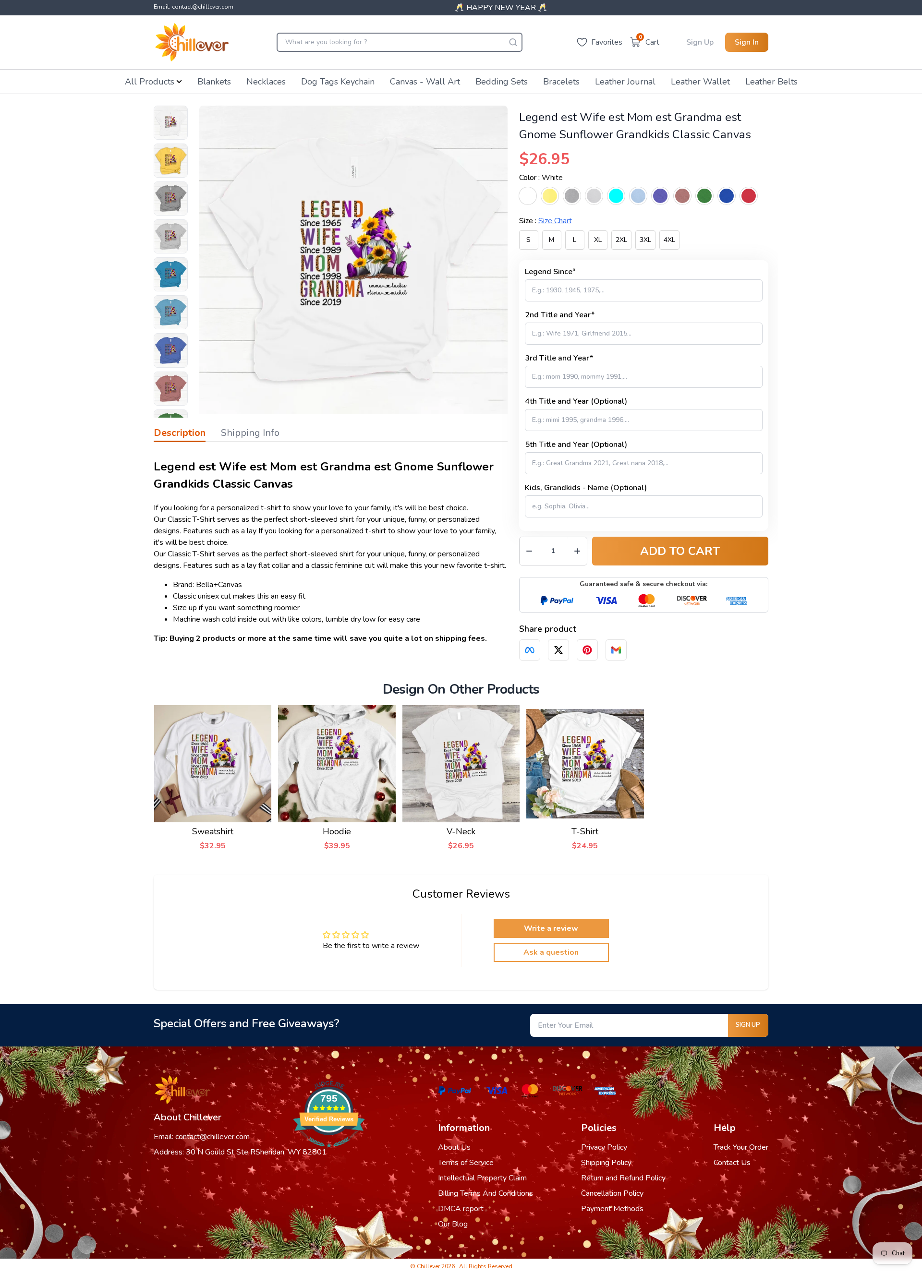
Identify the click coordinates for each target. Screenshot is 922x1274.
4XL (669, 239)
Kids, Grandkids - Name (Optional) (586, 487)
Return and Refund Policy (623, 1178)
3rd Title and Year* (559, 358)
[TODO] (529, 650)
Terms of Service (466, 1162)
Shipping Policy (606, 1162)
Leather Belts (771, 81)
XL (598, 239)
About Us (454, 1147)
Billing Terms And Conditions (485, 1193)
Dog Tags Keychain (338, 81)
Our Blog (453, 1224)
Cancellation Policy (612, 1193)
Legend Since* (550, 271)
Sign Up (700, 42)
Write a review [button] (551, 928)
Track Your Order (741, 1147)
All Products (149, 81)
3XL (645, 239)
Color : (541, 177)
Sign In (747, 42)
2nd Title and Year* (559, 315)
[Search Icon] (512, 42)
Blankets (214, 81)
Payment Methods (612, 1208)
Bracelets (561, 81)
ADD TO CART (680, 551)
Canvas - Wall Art (425, 81)
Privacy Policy (604, 1147)
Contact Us (732, 1162)
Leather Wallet (700, 81)
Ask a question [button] (551, 952)
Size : (545, 221)
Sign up (748, 1025)
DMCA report (461, 1208)
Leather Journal (625, 81)
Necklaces (266, 81)
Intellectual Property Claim (482, 1178)
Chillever (429, 1266)
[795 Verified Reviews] (329, 1152)
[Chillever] (192, 42)
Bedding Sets (501, 81)
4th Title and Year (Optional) (576, 401)
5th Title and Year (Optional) (576, 444)
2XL (621, 239)
